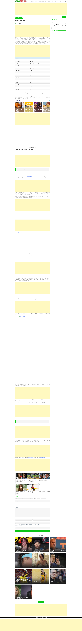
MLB (18, 16)
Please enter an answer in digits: (19, 525)
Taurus (38, 498)
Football (31, 1)
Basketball (40, 1)
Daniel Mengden (39, 420)
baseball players (31, 457)
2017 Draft (17, 498)
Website (16, 521)
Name (16, 518)
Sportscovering (42, 457)
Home (28, 1)
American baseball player (24, 498)
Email (34, 518)
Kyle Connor (19, 501)
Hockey (60, 1)
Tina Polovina (54, 28)
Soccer (36, 1)
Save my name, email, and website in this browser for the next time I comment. (29, 524)
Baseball (55, 1)
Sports (44, 1)
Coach (52, 1)
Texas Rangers (29, 176)
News (63, 1)
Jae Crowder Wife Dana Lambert (43, 501)
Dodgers (31, 498)
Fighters (48, 1)
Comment (16, 507)
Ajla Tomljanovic (54, 27)
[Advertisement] (41, 9)
